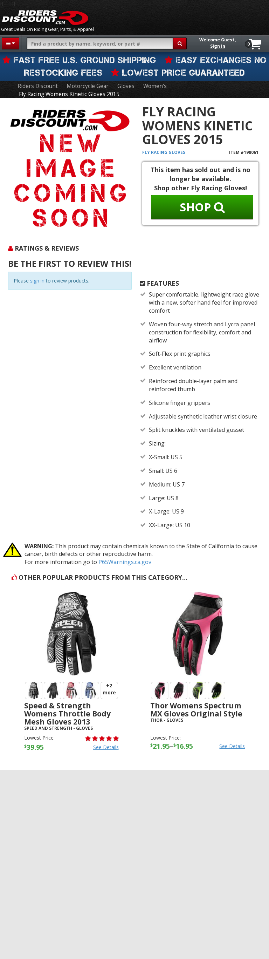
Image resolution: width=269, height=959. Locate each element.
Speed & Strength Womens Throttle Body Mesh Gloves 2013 (67, 714)
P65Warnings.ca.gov (124, 562)
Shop (197, 207)
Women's (155, 86)
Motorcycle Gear (88, 86)
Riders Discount (38, 86)
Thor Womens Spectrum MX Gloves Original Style (196, 710)
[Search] (180, 43)
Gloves (125, 86)
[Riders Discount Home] (45, 17)
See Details (106, 747)
